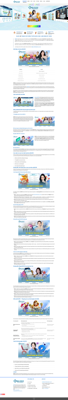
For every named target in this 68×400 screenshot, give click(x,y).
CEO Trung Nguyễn (45, 388)
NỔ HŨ (34, 1)
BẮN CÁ (41, 1)
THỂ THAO (37, 1)
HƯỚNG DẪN (24, 2)
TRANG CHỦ (24, 1)
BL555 (16, 38)
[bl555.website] (17, 2)
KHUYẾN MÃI (48, 1)
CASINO (28, 1)
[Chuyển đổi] (14, 158)
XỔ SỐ (31, 1)
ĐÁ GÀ (44, 1)
